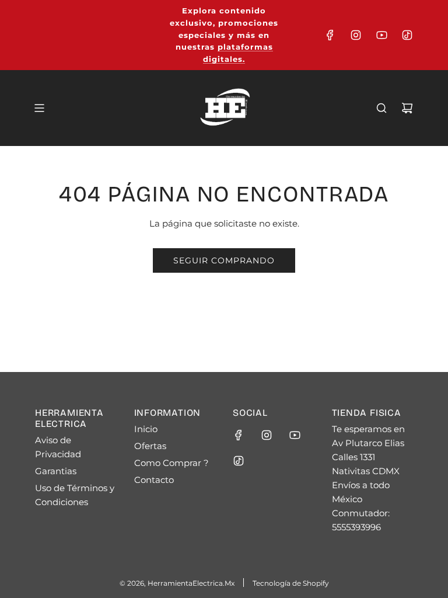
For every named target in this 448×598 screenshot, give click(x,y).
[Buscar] (381, 108)
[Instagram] (356, 35)
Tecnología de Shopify (291, 583)
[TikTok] (407, 35)
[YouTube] (381, 35)
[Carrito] (407, 108)
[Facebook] (330, 35)
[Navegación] (39, 108)
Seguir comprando (224, 260)
